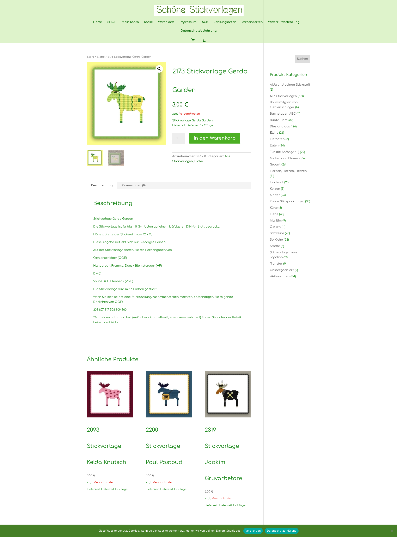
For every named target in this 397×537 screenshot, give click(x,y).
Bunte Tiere (279, 120)
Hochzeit (276, 182)
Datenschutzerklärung (282, 530)
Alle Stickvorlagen (283, 96)
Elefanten (277, 139)
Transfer (276, 263)
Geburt (275, 164)
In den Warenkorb (215, 138)
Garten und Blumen (285, 158)
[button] (159, 69)
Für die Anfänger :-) (284, 151)
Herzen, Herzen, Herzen (288, 171)
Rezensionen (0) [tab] (134, 185)
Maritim (276, 220)
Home (97, 22)
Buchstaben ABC (283, 113)
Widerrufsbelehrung (283, 22)
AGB (205, 22)
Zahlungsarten (225, 22)
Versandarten (252, 22)
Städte (275, 246)
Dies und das (280, 126)
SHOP (111, 22)
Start (90, 56)
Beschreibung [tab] (101, 185)
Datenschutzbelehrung (198, 30)
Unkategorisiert (282, 270)
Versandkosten (189, 113)
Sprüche (276, 239)
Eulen (274, 145)
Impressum (188, 22)
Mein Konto (130, 22)
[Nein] (392, 531)
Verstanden (253, 530)
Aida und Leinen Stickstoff (290, 84)
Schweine (277, 233)
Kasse (148, 22)
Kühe (274, 207)
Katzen (275, 188)
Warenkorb (166, 22)
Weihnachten (280, 276)
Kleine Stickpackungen (287, 201)
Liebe (274, 214)
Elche (101, 56)
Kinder (275, 195)
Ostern (275, 226)
